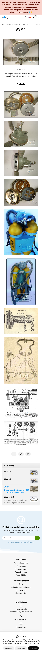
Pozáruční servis (21, 572)
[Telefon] (21, 616)
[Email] (21, 623)
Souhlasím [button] (33, 648)
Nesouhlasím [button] (21, 648)
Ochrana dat (21, 566)
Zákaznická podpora (21, 581)
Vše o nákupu (21, 559)
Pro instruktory (21, 590)
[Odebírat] (37, 538)
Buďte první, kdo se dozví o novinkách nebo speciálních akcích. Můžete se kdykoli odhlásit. (21, 531)
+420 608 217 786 (21, 619)
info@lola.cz (21, 627)
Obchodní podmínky (21, 563)
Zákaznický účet (21, 593)
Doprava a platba (21, 569)
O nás (21, 584)
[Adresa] (21, 605)
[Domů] (5, 17)
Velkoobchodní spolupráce (21, 587)
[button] (14, 454)
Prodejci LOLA (21, 575)
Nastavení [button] (8, 648)
